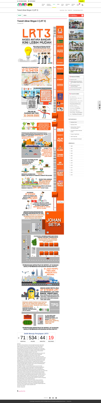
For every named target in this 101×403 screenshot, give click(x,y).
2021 (72, 158)
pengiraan (79, 102)
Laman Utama (62, 10)
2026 (72, 146)
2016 (72, 170)
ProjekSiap (77, 108)
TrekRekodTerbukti (77, 114)
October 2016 (70, 10)
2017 (72, 167)
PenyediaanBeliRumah (75, 104)
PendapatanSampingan (73, 102)
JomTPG (71, 99)
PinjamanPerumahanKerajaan (74, 106)
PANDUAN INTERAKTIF (49, 5)
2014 (72, 174)
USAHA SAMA (62, 5)
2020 (72, 160)
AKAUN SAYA (78, 4)
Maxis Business (62, 401)
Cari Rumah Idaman (22, 1)
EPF (80, 98)
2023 (72, 153)
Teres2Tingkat (72, 112)
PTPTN (71, 109)
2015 (72, 172)
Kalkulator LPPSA (74, 79)
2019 (72, 162)
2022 (72, 155)
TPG (24, 391)
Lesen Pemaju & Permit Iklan (75, 89)
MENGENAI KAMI (68, 5)
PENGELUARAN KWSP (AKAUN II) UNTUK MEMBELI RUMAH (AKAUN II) (76, 82)
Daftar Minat (32, 1)
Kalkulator (74, 99)
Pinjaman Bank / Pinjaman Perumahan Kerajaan (75, 128)
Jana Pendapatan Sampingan (76, 138)
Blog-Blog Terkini (74, 124)
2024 (72, 150)
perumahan (71, 105)
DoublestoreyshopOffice (73, 98)
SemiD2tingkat (75, 109)
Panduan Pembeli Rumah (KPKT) (76, 87)
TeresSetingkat (79, 112)
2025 (72, 148)
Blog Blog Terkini (74, 122)
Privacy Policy (69, 401)
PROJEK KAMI (43, 5)
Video (24, 15)
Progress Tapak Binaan (75, 134)
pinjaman (75, 105)
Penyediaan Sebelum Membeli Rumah (76, 131)
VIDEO (58, 4)
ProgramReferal (72, 108)
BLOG (54, 4)
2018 (72, 165)
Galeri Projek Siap (74, 136)
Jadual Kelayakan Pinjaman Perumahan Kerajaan (75, 86)
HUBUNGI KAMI (73, 5)
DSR (78, 98)
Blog (66, 10)
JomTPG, (21, 391)
